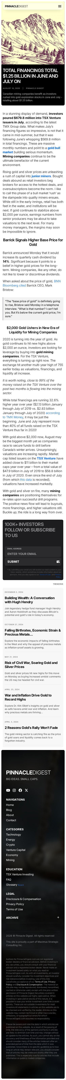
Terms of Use (45, 574)
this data (26, 479)
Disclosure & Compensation (29, 984)
